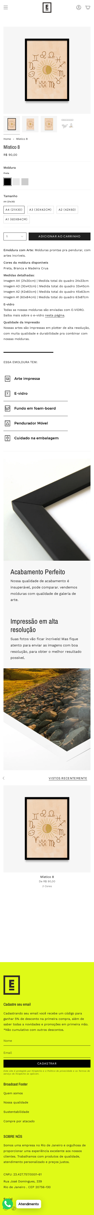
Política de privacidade (59, 1071)
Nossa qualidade (15, 1102)
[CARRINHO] (87, 7)
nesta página (54, 315)
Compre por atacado (19, 1121)
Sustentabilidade (16, 1111)
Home (7, 138)
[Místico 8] (47, 828)
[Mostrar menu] (5, 7)
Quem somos (13, 1093)
